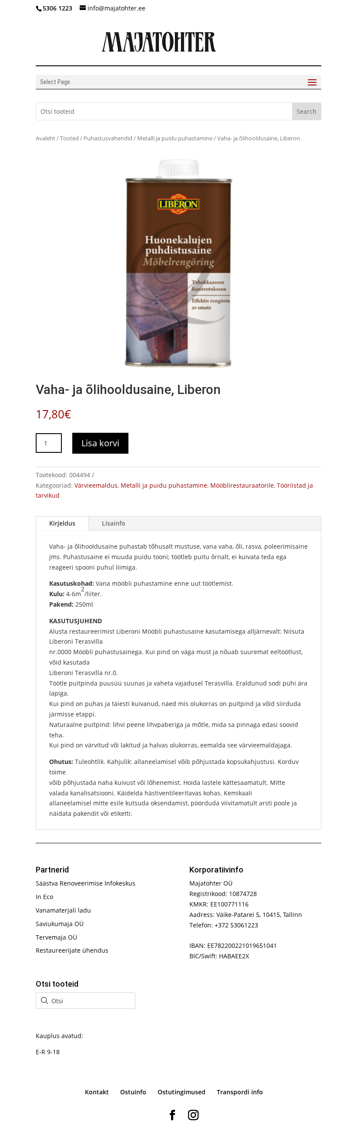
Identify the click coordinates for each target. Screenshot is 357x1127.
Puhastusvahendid (108, 138)
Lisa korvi (100, 443)
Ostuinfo (133, 1092)
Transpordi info (240, 1092)
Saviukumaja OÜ (60, 924)
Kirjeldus (62, 523)
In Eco (44, 897)
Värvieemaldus (96, 485)
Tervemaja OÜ (56, 937)
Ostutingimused (181, 1092)
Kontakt (97, 1092)
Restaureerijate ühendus (72, 950)
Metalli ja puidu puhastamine (174, 138)
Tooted (69, 138)
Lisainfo (113, 523)
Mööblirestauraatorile (242, 485)
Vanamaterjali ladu (63, 910)
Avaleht (45, 138)
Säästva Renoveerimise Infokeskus (85, 883)
